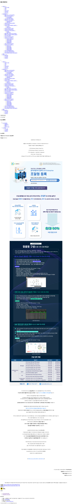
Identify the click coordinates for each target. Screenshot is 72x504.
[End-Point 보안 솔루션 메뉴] (13, 100)
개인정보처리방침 (6, 493)
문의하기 (6, 131)
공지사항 (6, 128)
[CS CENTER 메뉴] (7, 110)
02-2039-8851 (7, 499)
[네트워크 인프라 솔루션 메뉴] (14, 20)
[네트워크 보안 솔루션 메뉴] (13, 93)
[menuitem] (4, 6)
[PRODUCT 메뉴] (7, 69)
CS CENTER (7, 126)
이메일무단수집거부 (6, 494)
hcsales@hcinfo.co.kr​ (9, 501)
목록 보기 (2, 486)
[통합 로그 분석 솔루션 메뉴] (13, 16)
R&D (5, 125)
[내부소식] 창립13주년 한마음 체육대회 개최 (11, 484)
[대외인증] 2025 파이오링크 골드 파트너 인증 (11, 485)
